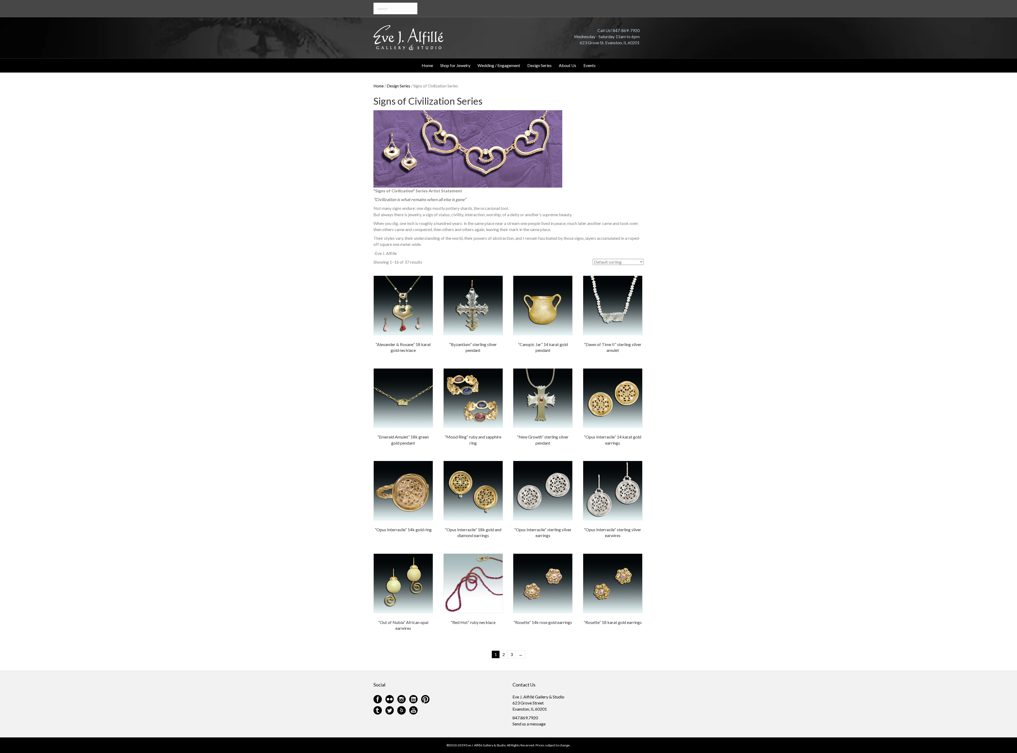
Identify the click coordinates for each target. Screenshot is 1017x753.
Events (589, 65)
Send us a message (529, 723)
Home (427, 65)
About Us (567, 65)
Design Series (539, 65)
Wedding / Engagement (499, 65)
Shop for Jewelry (455, 65)
